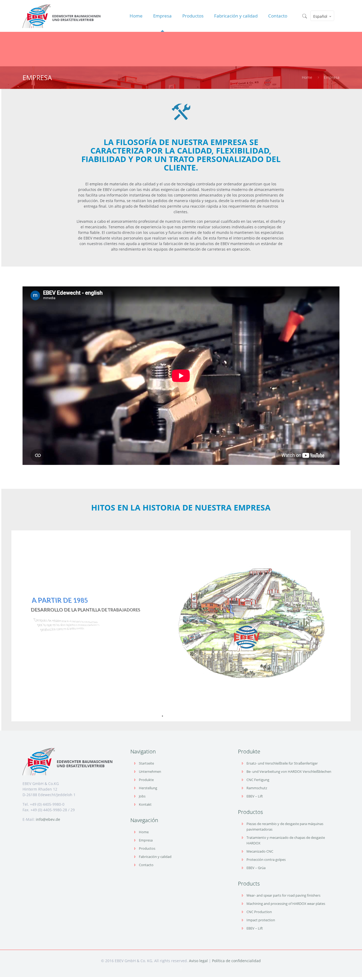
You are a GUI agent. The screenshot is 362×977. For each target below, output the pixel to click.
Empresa (331, 77)
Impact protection (260, 920)
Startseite (146, 763)
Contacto (146, 864)
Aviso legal (198, 960)
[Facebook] (181, 968)
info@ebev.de (48, 819)
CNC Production (259, 911)
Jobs (142, 796)
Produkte (146, 779)
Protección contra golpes (266, 859)
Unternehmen (150, 771)
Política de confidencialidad (236, 960)
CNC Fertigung (257, 779)
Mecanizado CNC (259, 851)
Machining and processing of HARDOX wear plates (285, 903)
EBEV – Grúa (256, 867)
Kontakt (145, 804)
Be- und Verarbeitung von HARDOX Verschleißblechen (288, 771)
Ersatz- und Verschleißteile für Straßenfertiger (282, 763)
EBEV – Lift (254, 796)
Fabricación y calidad (155, 856)
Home (307, 77)
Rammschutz (256, 788)
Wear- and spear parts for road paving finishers (283, 895)
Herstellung (148, 788)
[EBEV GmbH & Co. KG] (61, 16)
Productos (147, 848)
